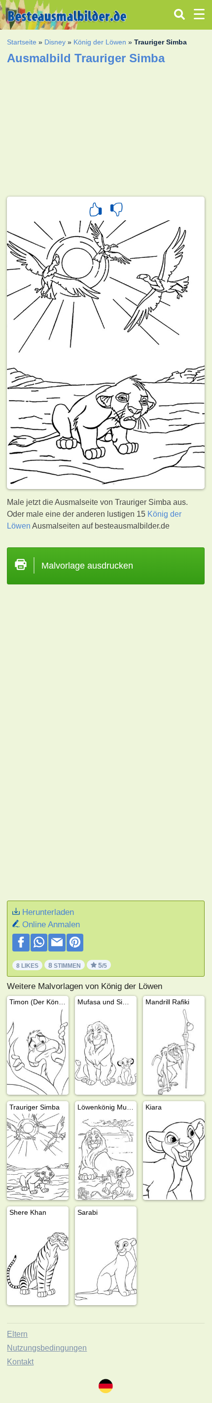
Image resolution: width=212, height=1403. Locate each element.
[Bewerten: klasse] (95, 211)
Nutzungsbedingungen (47, 1348)
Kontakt (20, 1362)
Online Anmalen (51, 924)
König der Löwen (99, 42)
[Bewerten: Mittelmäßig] (116, 211)
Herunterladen (48, 912)
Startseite (21, 42)
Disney (55, 42)
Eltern (17, 1334)
